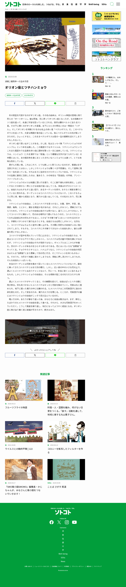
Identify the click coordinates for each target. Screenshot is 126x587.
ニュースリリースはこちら (41, 566)
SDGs (104, 4)
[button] (14, 103)
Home (6, 9)
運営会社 (89, 566)
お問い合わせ (28, 566)
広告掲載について (57, 566)
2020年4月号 (28, 95)
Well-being (94, 4)
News (63, 561)
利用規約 (66, 566)
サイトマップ (98, 566)
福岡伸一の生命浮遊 (13, 95)
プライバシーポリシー (78, 566)
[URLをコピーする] (75, 103)
